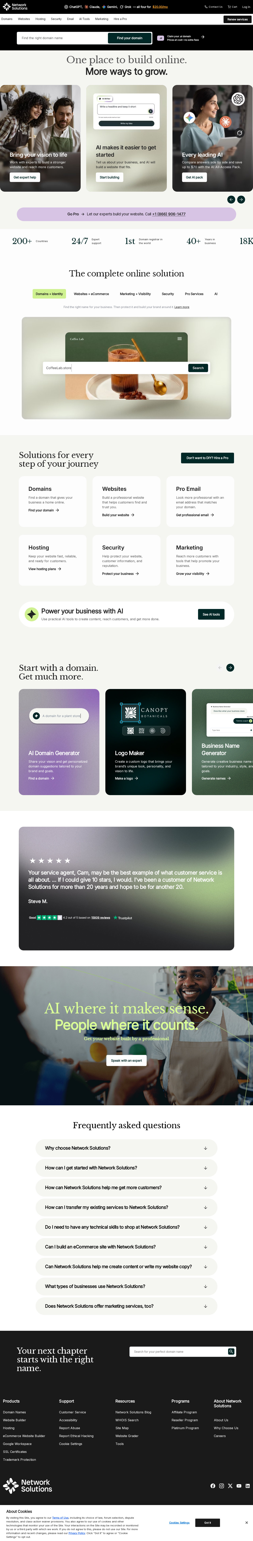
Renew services (238, 19)
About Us (221, 1420)
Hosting (40, 19)
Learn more (182, 307)
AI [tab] (215, 294)
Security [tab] (168, 294)
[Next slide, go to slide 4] (241, 200)
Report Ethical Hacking (76, 1436)
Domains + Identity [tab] (49, 294)
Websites (24, 19)
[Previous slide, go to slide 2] (231, 200)
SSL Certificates (15, 1452)
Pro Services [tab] (194, 294)
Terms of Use (60, 1517)
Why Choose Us (226, 1428)
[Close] (246, 1522)
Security (56, 19)
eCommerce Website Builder (24, 1436)
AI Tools (84, 19)
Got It (207, 1522)
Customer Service (72, 1412)
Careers (220, 1436)
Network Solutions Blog (133, 1412)
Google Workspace (17, 1444)
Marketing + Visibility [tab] (135, 294)
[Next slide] (230, 668)
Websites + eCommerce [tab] (91, 294)
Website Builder (14, 1420)
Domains (6, 19)
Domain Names (14, 1412)
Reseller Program (185, 1420)
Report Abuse (69, 1428)
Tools (119, 1444)
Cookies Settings (179, 1522)
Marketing (101, 19)
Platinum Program (185, 1428)
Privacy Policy (77, 1533)
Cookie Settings (70, 1444)
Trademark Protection (19, 1460)
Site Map (122, 1428)
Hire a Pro (120, 19)
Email (70, 19)
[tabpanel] (126, 359)
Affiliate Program (184, 1412)
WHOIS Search (127, 1420)
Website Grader (127, 1436)
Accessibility (68, 1420)
